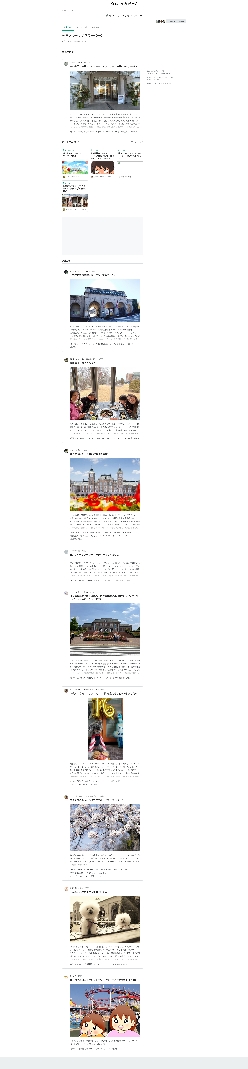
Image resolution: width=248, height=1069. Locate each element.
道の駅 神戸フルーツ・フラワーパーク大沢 (74, 154)
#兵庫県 (105, 532)
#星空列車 (74, 438)
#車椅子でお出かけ (98, 784)
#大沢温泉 (125, 132)
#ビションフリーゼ (78, 964)
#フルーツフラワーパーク (116, 536)
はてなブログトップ (154, 79)
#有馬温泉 (135, 132)
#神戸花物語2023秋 (104, 344)
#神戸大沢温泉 (82, 532)
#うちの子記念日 (77, 781)
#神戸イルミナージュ (105, 132)
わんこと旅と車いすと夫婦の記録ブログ (84, 690)
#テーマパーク (119, 580)
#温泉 (72, 532)
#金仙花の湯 (95, 532)
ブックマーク (68, 150)
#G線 (117, 132)
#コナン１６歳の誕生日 (79, 784)
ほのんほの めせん (76, 888)
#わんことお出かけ (122, 869)
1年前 (80, 976)
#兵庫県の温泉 (76, 539)
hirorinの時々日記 (76, 62)
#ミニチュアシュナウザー (97, 873)
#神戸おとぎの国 (77, 1049)
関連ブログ (96, 27)
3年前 (93, 271)
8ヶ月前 (87, 62)
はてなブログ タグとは (155, 77)
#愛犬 (130, 438)
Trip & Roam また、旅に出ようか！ (83, 359)
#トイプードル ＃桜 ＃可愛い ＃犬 (86, 876)
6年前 (87, 888)
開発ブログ (175, 77)
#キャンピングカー (87, 438)
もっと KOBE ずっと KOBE (79, 271)
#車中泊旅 (117, 678)
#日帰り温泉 (126, 532)
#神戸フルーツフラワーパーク (82, 132)
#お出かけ (125, 964)
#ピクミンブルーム (78, 580)
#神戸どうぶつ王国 (78, 678)
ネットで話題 (82, 27)
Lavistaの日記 (75, 551)
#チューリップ (107, 869)
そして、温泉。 (75, 450)
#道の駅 (114, 1049)
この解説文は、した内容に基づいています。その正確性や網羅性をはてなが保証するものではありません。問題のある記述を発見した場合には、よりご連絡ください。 (74, 42)
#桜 (97, 869)
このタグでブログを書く (176, 21)
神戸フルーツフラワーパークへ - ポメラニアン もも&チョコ (130, 155)
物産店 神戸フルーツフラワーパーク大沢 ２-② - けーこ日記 (75, 188)
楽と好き (73, 976)
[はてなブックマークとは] (78, 142)
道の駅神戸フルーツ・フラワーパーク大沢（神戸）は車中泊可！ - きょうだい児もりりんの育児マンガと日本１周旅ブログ (102, 156)
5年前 (102, 690)
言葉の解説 (68, 27)
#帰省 (136, 438)
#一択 (129, 580)
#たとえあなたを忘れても (124, 344)
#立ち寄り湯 (115, 532)
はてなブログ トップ (71, 11)
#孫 (98, 438)
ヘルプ (167, 77)
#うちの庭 (115, 781)
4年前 (85, 450)
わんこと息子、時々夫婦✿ (79, 592)
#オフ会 (116, 964)
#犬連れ (126, 678)
